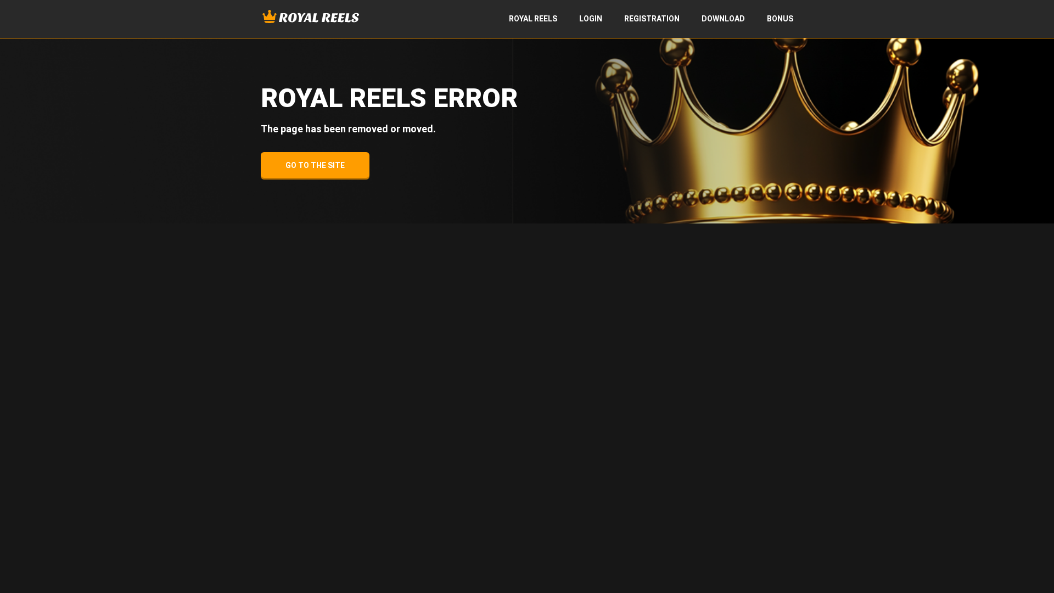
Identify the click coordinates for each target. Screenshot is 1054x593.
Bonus (780, 18)
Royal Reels (533, 18)
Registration (652, 18)
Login (590, 18)
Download (723, 18)
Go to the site (315, 165)
